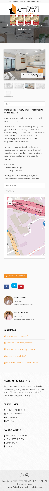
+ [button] (10, 199)
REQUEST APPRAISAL (15, 414)
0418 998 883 (18, 301)
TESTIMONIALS (12, 417)
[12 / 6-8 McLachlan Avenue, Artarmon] (24, 64)
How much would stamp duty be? (21, 349)
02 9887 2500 (12, 392)
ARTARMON (24, 33)
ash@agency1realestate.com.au (24, 319)
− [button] (10, 203)
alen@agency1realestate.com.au (24, 304)
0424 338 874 (18, 316)
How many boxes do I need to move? (22, 363)
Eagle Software (36, 487)
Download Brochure (16, 276)
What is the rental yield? (16, 356)
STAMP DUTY (11, 443)
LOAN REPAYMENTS (14, 439)
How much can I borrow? (17, 336)
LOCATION (11, 185)
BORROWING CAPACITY (16, 436)
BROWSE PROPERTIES (15, 410)
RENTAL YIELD (11, 446)
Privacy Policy (12, 487)
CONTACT (10, 191)
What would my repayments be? (20, 343)
